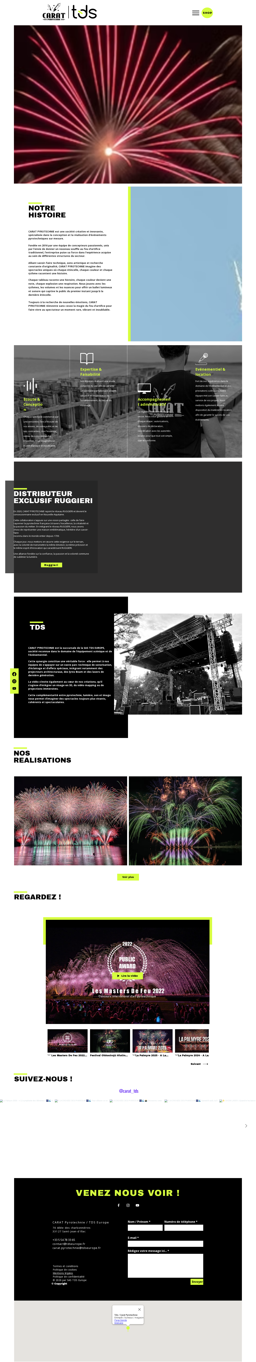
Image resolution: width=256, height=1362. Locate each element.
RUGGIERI (73, 500)
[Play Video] (67, 1043)
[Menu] (195, 13)
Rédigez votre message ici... (147, 1250)
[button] (63, 1273)
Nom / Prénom (138, 1221)
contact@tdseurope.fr (69, 1244)
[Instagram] (14, 681)
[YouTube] (137, 1205)
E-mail (132, 1237)
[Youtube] (14, 688)
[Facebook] (14, 674)
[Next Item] (246, 1126)
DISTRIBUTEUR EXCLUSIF (43, 497)
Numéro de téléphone (179, 1221)
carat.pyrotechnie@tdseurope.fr (77, 1248)
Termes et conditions (65, 1266)
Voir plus (128, 877)
